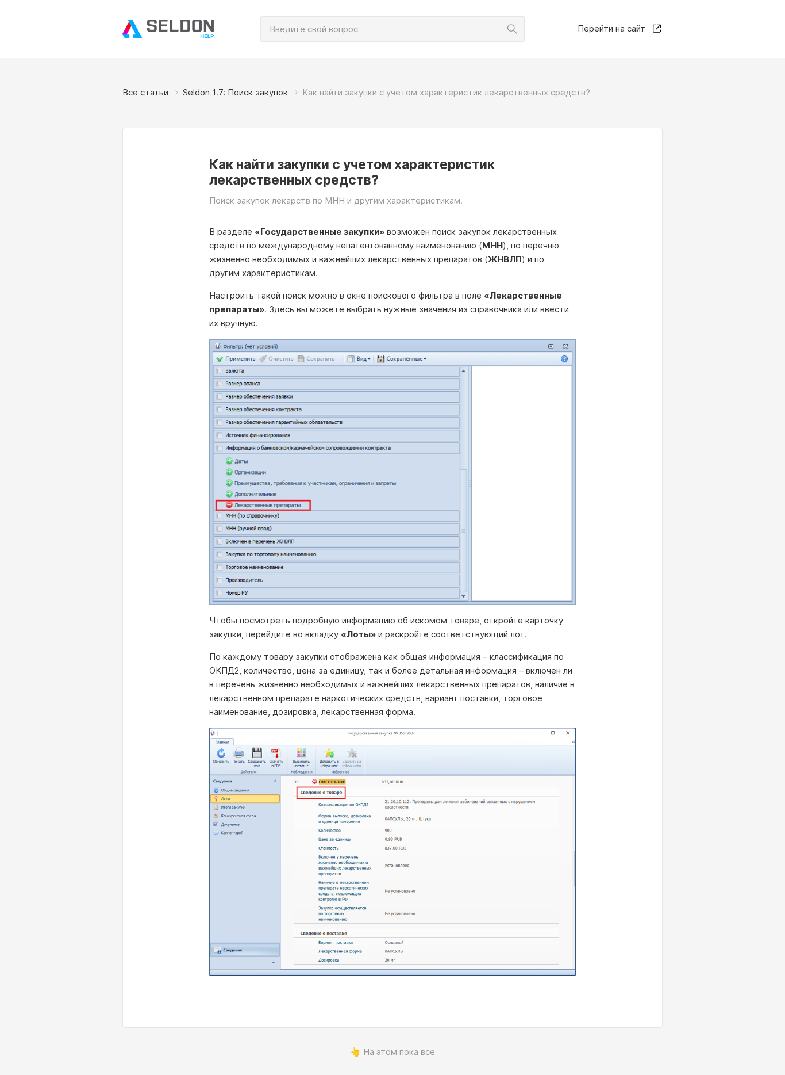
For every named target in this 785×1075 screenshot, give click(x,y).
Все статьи (145, 92)
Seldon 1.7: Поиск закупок (235, 92)
